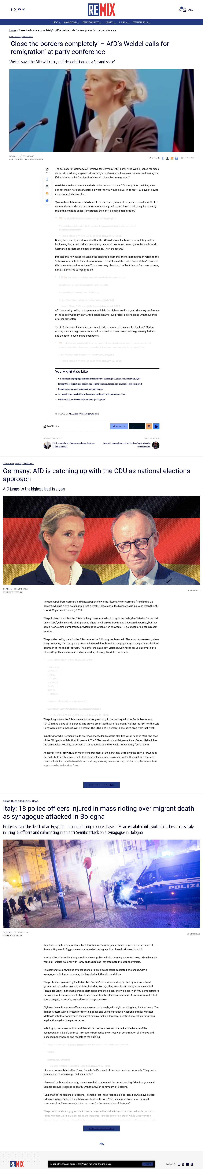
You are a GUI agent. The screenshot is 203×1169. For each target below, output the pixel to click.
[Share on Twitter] (167, 158)
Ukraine (35, 1144)
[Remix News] (101, 9)
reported (66, 752)
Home (12, 30)
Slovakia (24, 1144)
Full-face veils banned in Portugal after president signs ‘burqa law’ (81, 399)
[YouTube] (19, 9)
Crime (6, 801)
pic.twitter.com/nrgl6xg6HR (90, 709)
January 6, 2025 (111, 306)
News (18, 463)
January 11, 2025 (99, 715)
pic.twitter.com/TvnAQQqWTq (103, 355)
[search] (184, 9)
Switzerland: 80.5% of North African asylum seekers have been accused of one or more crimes (91, 394)
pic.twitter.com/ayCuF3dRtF (103, 300)
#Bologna (79, 1045)
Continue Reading (101, 785)
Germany (15, 36)
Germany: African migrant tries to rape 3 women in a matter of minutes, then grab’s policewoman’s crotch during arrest (100, 384)
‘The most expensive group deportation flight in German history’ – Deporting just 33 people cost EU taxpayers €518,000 (99, 379)
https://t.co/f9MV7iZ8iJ (63, 709)
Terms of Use (105, 1164)
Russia (14, 1144)
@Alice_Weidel (112, 343)
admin (15, 156)
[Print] (176, 158)
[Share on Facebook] (163, 158)
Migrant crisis (92, 413)
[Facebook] (11, 9)
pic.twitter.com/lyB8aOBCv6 (70, 230)
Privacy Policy (88, 1164)
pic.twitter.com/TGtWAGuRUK (58, 1060)
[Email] (172, 158)
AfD (70, 413)
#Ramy (71, 1045)
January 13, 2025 (112, 235)
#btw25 (76, 709)
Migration (24, 801)
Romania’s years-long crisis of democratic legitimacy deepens (80, 389)
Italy (14, 801)
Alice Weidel (79, 413)
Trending (27, 36)
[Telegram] (23, 9)
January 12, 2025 (112, 360)
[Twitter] (15, 9)
